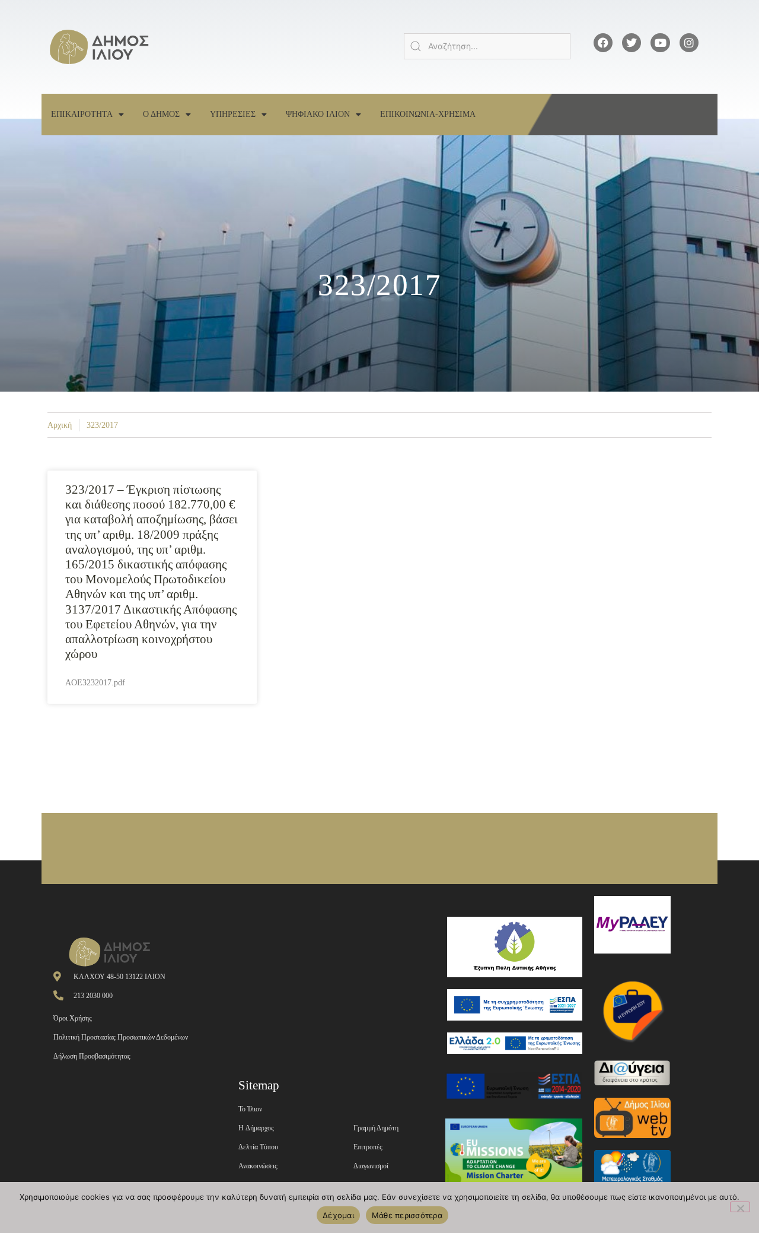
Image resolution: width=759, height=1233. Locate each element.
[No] (740, 1207)
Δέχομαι (338, 1215)
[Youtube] (659, 42)
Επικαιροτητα (82, 114)
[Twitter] (631, 42)
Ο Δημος (161, 114)
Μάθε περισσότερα (407, 1215)
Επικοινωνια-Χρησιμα (428, 114)
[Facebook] (603, 42)
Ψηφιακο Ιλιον (318, 114)
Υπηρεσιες (233, 114)
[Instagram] (689, 42)
